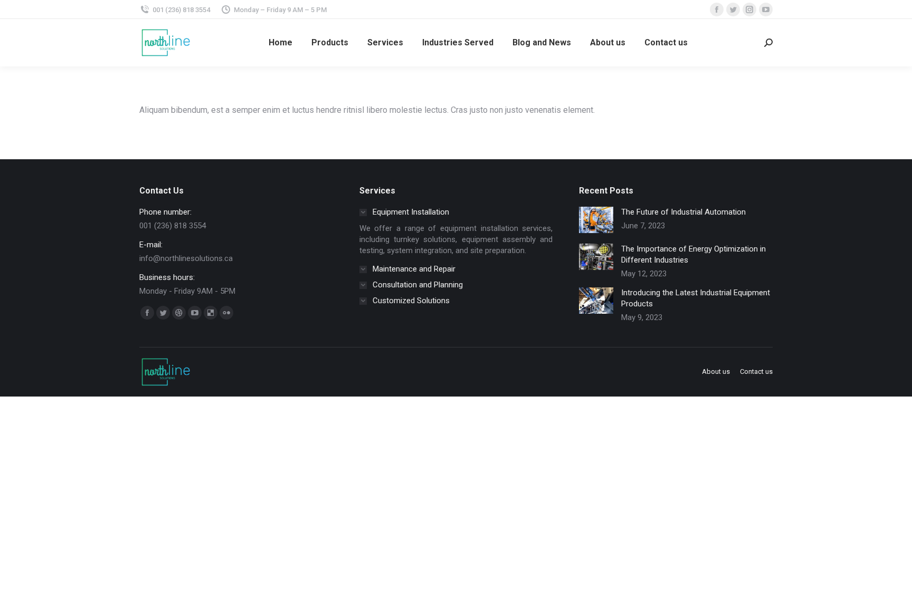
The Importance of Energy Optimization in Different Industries (693, 254)
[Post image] (596, 220)
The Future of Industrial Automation (683, 212)
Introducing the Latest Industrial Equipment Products (695, 298)
